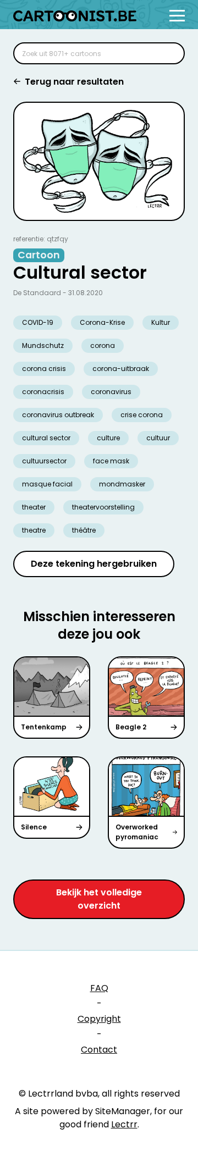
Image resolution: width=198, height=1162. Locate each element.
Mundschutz (43, 345)
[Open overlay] (177, 15)
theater (34, 507)
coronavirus (111, 391)
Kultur (160, 322)
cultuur (158, 437)
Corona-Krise (102, 322)
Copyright (99, 1018)
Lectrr (124, 1124)
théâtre (84, 530)
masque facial (47, 484)
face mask (111, 461)
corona (102, 345)
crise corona (141, 414)
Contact (99, 1049)
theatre (34, 530)
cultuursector (44, 461)
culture (108, 437)
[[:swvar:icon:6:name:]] (169, 53)
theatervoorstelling (103, 507)
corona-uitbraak (120, 368)
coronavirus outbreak (58, 414)
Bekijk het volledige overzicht (99, 899)
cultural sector (46, 437)
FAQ (99, 988)
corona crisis (44, 368)
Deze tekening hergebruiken (94, 563)
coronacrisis (43, 391)
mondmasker (122, 484)
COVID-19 (37, 322)
